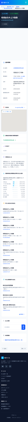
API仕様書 (3, 390)
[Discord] (2, 366)
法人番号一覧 (4, 374)
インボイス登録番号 (6, 376)
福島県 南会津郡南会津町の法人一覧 (13, 340)
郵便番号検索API (5, 404)
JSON (5, 24)
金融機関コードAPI (5, 406)
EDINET (3, 378)
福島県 (17, 6)
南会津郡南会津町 (8, 8)
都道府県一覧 (10, 6)
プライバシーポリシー (16, 417)
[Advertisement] (14, 43)
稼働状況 (3, 394)
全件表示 (21, 314)
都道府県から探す (5, 381)
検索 (23, 327)
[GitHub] (10, 366)
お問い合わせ (4, 397)
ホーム (3, 6)
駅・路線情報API (5, 408)
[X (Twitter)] (6, 366)
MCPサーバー (4, 392)
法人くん (6, 2)
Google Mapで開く (19, 107)
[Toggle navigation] (26, 2)
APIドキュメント (5, 387)
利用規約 (9, 417)
